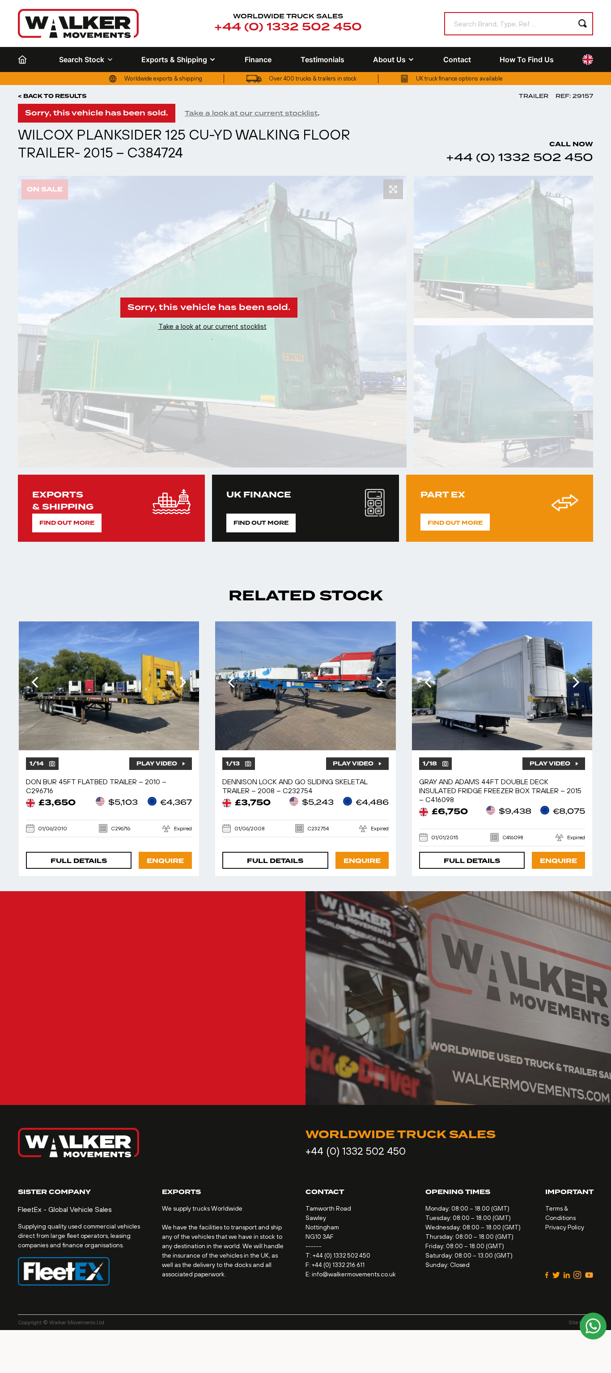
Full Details (79, 861)
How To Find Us (527, 59)
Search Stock (81, 59)
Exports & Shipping (174, 59)
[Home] (24, 59)
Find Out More (66, 523)
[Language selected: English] (587, 59)
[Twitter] (556, 1275)
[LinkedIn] (567, 1275)
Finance (258, 59)
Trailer (533, 96)
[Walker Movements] (78, 23)
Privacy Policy (564, 1227)
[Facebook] (547, 1275)
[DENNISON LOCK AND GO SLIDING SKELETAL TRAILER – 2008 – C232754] (305, 685)
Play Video (156, 764)
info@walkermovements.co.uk (354, 1274)
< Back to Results (52, 96)
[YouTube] (589, 1275)
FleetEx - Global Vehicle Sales (65, 1209)
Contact (457, 59)
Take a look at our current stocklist (251, 113)
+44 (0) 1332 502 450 (288, 27)
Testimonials (322, 59)
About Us (389, 59)
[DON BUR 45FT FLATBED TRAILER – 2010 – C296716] (109, 685)
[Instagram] (577, 1275)
